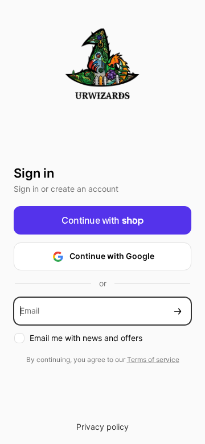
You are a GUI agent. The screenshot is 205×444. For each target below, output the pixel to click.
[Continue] (177, 311)
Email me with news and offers (86, 338)
